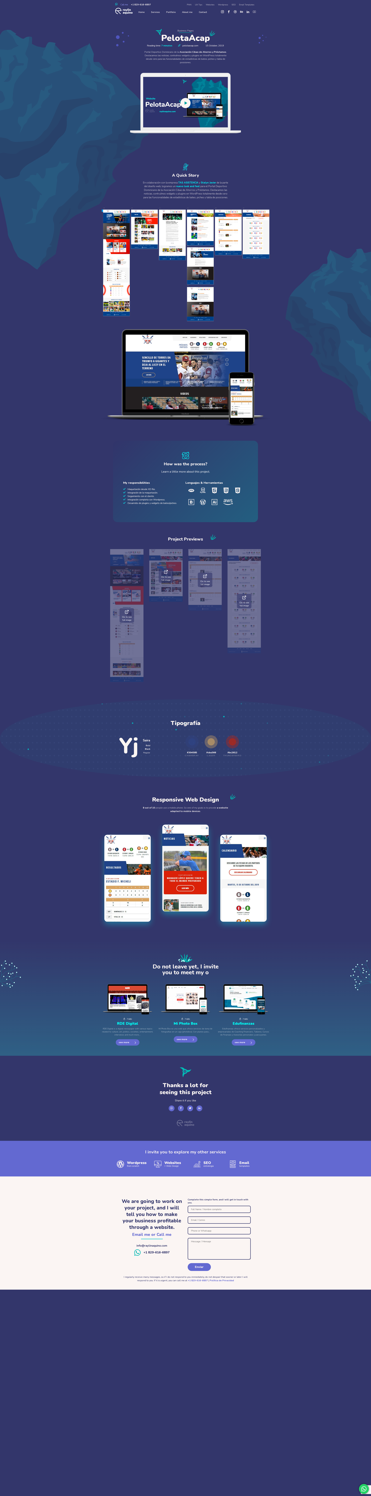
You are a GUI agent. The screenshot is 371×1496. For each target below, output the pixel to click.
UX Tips (198, 4)
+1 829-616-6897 (141, 4)
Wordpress (223, 4)
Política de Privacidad (222, 1280)
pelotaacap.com (190, 45)
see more (124, 1042)
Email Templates (246, 4)
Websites (210, 4)
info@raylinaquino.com (152, 1246)
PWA (189, 4)
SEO (234, 4)
